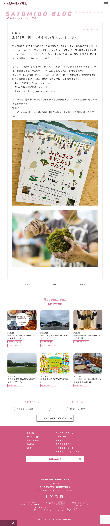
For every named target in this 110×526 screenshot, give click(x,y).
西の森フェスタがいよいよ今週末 (54, 380)
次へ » (82, 284)
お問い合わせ (55, 459)
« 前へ (27, 284)
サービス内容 (33, 436)
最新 (55, 284)
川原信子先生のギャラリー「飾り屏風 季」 (87, 337)
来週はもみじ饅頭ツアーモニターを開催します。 (21, 337)
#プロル (10, 342)
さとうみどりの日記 (65, 433)
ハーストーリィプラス (15, 3)
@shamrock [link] (41, 87)
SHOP (29, 447)
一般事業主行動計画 (65, 447)
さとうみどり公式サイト (55, 418)
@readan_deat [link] (43, 82)
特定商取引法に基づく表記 (68, 451)
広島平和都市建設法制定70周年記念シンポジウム (21, 380)
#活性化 (18, 342)
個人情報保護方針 (64, 444)
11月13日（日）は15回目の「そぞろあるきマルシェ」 (87, 380)
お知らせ (31, 444)
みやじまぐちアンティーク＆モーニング (54, 337)
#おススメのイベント (90, 30)
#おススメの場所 (46, 342)
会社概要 (31, 433)
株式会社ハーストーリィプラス (55, 473)
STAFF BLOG (61, 436)
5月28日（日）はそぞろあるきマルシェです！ (46, 37)
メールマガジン (63, 440)
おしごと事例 (33, 440)
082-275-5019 (47, 490)
